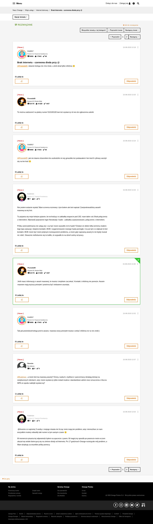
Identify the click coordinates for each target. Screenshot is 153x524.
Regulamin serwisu (42, 516)
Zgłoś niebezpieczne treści (83, 514)
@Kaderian (21, 377)
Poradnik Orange (128, 514)
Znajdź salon (36, 490)
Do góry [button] (7, 479)
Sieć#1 (21, 514)
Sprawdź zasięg (37, 493)
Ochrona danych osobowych (89, 516)
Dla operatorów (62, 490)
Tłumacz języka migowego (103, 514)
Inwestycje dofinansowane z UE (18, 519)
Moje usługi (29, 10)
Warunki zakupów (56, 516)
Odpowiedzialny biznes (34, 514)
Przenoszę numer (13, 490)
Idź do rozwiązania (131, 25)
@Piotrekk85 (22, 66)
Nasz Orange (18, 10)
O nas (83, 490)
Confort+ (116, 514)
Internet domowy (42, 10)
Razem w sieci (48, 514)
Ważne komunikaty (27, 516)
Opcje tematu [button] (20, 17)
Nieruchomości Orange (108, 516)
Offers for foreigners (125, 516)
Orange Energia (13, 516)
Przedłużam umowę (14, 493)
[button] (138, 47)
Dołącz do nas (111, 3)
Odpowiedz (131, 81)
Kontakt (84, 493)
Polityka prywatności (71, 516)
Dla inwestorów (62, 493)
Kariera (84, 495)
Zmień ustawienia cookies (64, 514)
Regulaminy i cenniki (14, 495)
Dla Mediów (61, 495)
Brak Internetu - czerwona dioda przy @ (38, 62)
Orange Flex (12, 514)
